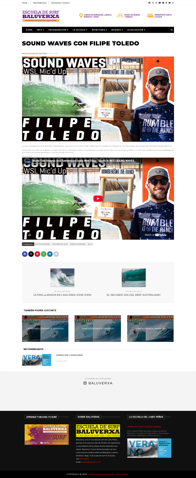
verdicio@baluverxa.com (91, 462)
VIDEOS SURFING (77, 244)
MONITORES (98, 30)
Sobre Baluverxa (40, 3)
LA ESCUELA (79, 30)
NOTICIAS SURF (43, 244)
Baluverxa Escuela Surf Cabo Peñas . (108, 474)
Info (39, 30)
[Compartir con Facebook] (25, 254)
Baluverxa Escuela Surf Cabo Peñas (34, 53)
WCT (90, 244)
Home (24, 3)
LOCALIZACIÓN (135, 30)
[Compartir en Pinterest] (37, 254)
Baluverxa (101, 383)
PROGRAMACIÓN (58, 30)
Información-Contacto (60, 3)
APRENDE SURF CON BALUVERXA (69, 355)
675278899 (84, 459)
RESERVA (116, 30)
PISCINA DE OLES (60, 244)
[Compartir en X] (31, 254)
